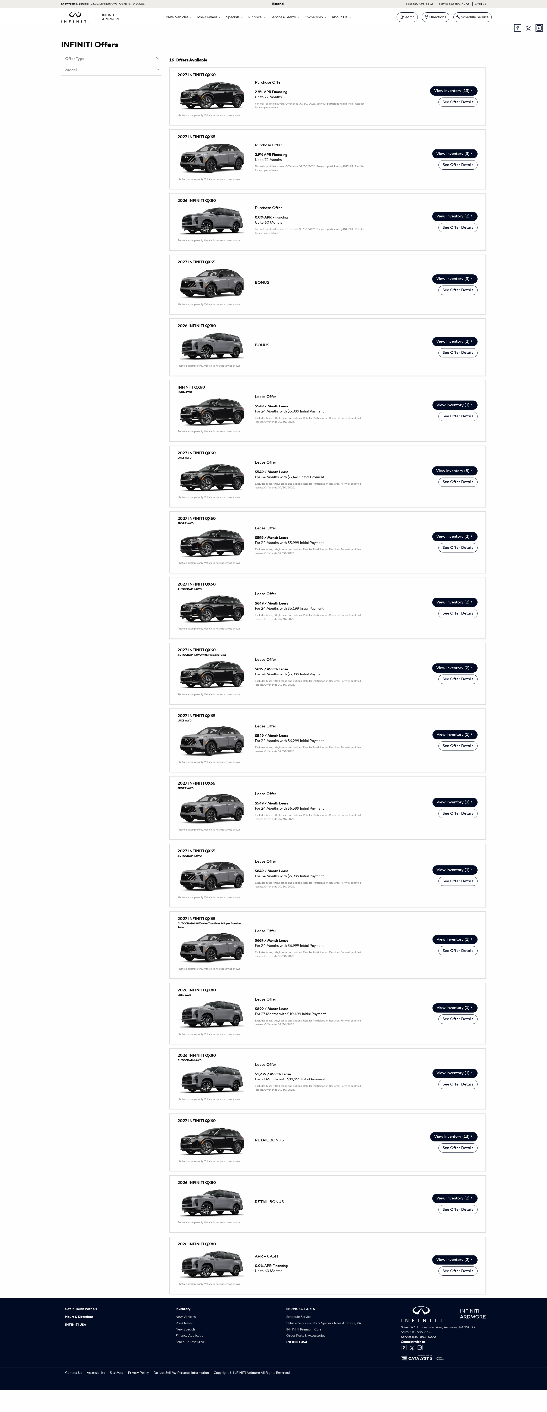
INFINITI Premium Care (303, 1329)
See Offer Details (458, 102)
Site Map (117, 1373)
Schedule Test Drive (190, 1342)
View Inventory (451, 90)
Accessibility (96, 1373)
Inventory (183, 1309)
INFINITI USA (75, 1325)
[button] (177, 17)
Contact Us (74, 1373)
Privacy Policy (139, 1373)
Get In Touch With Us (81, 1309)
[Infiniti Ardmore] (90, 16)
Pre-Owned (184, 1323)
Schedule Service (298, 1317)
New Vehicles (186, 1317)
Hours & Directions (79, 1317)
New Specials (186, 1329)
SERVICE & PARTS (300, 1309)
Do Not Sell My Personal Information (182, 1373)
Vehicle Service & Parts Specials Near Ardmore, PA (323, 1323)
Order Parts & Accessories (305, 1336)
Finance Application (190, 1336)
